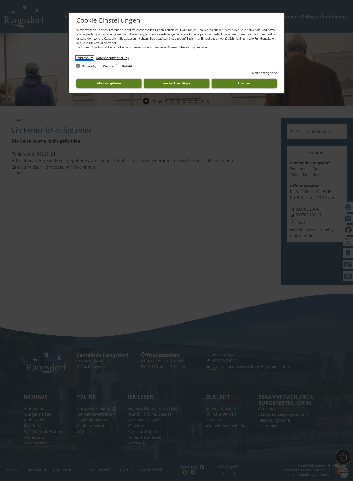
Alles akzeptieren (109, 83)
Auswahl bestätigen (176, 83)
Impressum (84, 58)
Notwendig (89, 66)
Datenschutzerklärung (112, 58)
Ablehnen (243, 83)
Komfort (108, 66)
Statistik (127, 66)
